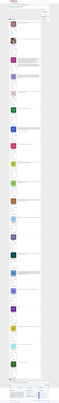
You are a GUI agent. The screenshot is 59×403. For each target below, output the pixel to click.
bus (13, 71)
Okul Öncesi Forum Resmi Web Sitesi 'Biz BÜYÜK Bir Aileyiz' (14, 402)
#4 (39, 73)
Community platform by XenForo (44, 402)
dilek (13, 88)
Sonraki (13, 19)
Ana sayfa (10, 3)
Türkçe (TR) (16, 400)
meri (13, 27)
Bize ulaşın (34, 400)
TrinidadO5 (41, 387)
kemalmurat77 (15, 323)
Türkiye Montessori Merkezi (43, 394)
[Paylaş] (38, 20)
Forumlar (14, 3)
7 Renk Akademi (42, 392)
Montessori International (43, 397)
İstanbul (16, 53)
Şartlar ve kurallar (38, 400)
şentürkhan (14, 341)
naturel (14, 124)
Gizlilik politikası (42, 400)
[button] (19, 3)
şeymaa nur (14, 196)
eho (13, 178)
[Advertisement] (25, 14)
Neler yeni (18, 3)
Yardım (45, 400)
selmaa (14, 359)
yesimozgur (14, 377)
